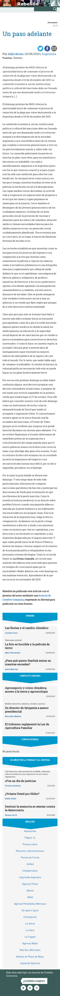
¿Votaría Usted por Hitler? (22, 794)
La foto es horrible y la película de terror (27, 646)
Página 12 (30, 837)
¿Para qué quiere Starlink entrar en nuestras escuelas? (28, 662)
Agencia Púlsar (30, 883)
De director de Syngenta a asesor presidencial (27, 709)
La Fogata (30, 936)
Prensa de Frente (30, 857)
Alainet (30, 890)
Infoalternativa (30, 870)
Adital (30, 897)
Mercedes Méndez (13, 716)
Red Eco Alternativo (30, 950)
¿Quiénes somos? (34, 981)
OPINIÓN (30, 615)
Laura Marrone (11, 669)
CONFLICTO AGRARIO (30, 675)
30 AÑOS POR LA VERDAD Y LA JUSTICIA (30, 760)
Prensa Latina (30, 844)
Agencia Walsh (30, 943)
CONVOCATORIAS (30, 739)
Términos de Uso (27, 975)
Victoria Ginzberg (12, 785)
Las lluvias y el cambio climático (26, 628)
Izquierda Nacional (30, 963)
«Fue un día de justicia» (20, 781)
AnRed (30, 864)
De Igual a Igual (30, 910)
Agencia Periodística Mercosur (30, 903)
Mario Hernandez (12, 652)
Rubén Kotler (10, 798)
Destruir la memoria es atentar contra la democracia (30, 808)
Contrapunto (30, 917)
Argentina (49, 54)
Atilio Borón (15, 54)
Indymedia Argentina (30, 877)
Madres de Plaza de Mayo (30, 956)
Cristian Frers (11, 633)
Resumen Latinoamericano (30, 850)
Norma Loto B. (11, 815)
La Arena (30, 923)
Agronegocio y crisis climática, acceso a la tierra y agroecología (26, 689)
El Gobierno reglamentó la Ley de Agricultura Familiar (27, 726)
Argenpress (30, 831)
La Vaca (30, 930)
